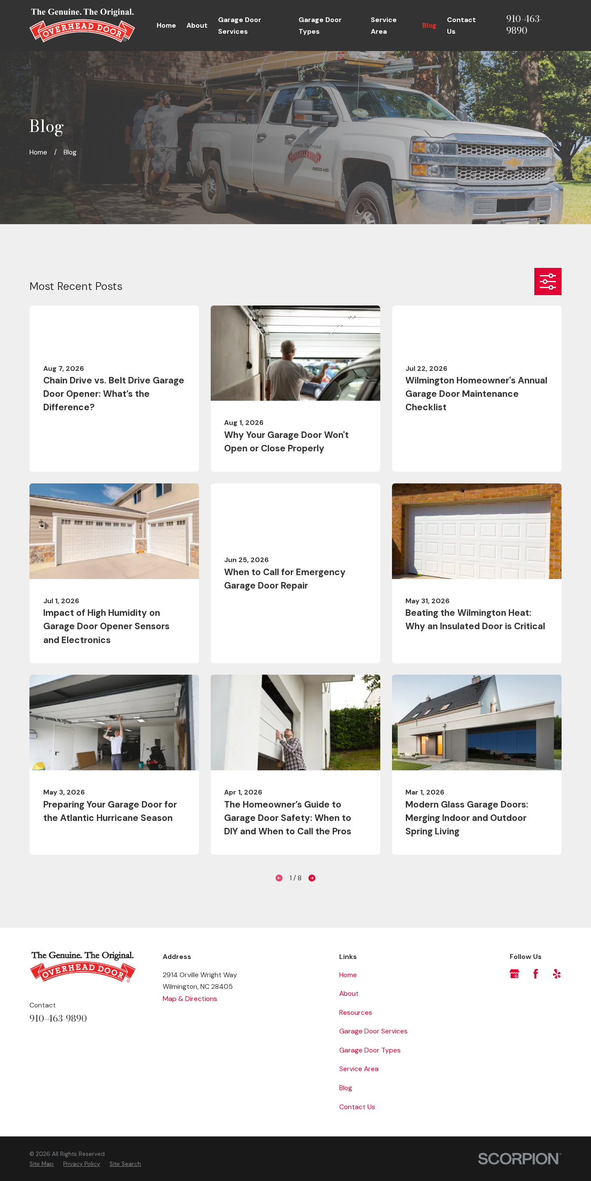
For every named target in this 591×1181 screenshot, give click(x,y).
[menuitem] (41, 1164)
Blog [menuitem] (429, 25)
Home (348, 974)
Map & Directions (190, 998)
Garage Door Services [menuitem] (239, 25)
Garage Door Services (373, 1031)
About (349, 993)
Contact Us (357, 1106)
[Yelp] (557, 973)
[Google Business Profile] (514, 973)
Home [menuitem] (166, 25)
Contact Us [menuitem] (461, 25)
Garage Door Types (370, 1050)
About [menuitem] (197, 25)
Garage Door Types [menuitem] (320, 25)
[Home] (82, 25)
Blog (345, 1087)
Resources (355, 1012)
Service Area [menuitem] (384, 25)
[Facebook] (535, 973)
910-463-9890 (524, 25)
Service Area (359, 1068)
